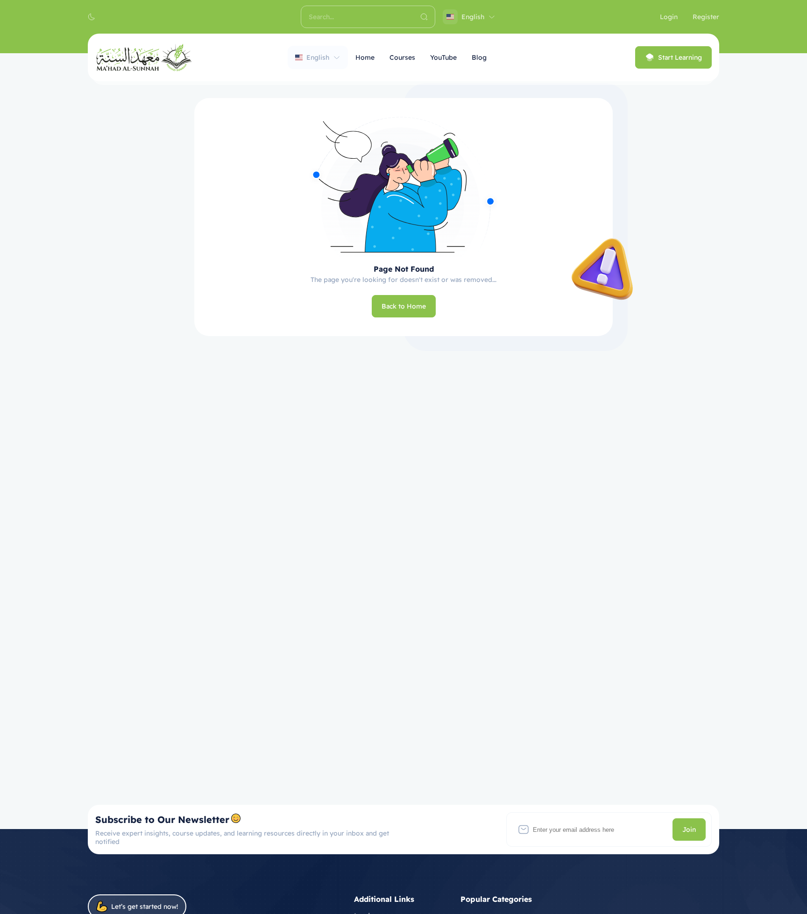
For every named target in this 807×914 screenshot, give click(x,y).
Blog (479, 57)
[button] (91, 17)
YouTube (443, 57)
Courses (402, 57)
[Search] (424, 17)
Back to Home (404, 306)
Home (365, 57)
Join (689, 829)
